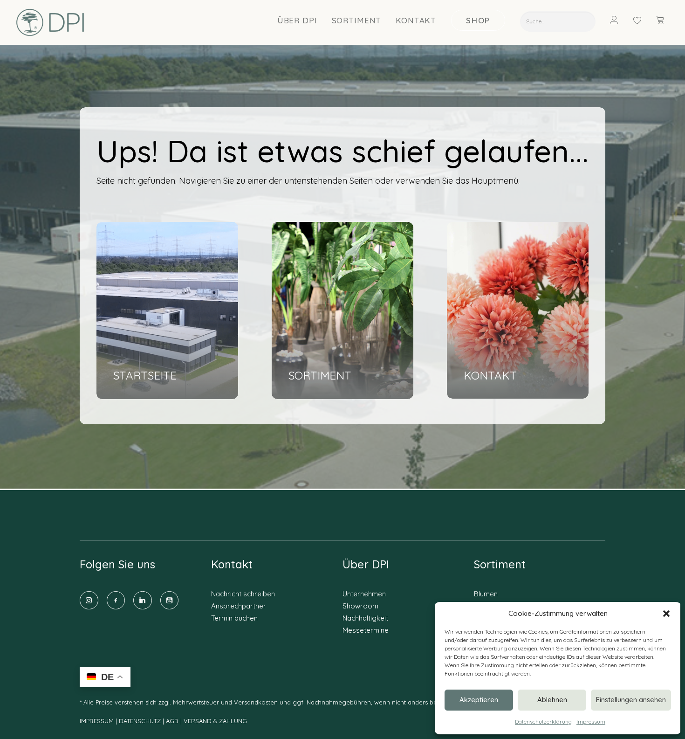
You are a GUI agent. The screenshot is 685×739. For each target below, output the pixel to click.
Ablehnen (552, 699)
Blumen (486, 593)
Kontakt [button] (416, 20)
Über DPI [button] (297, 20)
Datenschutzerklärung (543, 721)
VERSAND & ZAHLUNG (215, 721)
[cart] (661, 20)
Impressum (590, 721)
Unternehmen (364, 593)
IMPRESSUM (97, 721)
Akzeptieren (478, 699)
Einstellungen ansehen (631, 699)
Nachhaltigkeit (365, 618)
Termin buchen (234, 618)
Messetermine (365, 630)
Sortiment (357, 20)
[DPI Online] (50, 22)
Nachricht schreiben (243, 593)
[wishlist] (641, 20)
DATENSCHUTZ (141, 721)
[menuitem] (297, 20)
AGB (172, 721)
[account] (620, 20)
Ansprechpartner (238, 605)
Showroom (360, 605)
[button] (666, 613)
